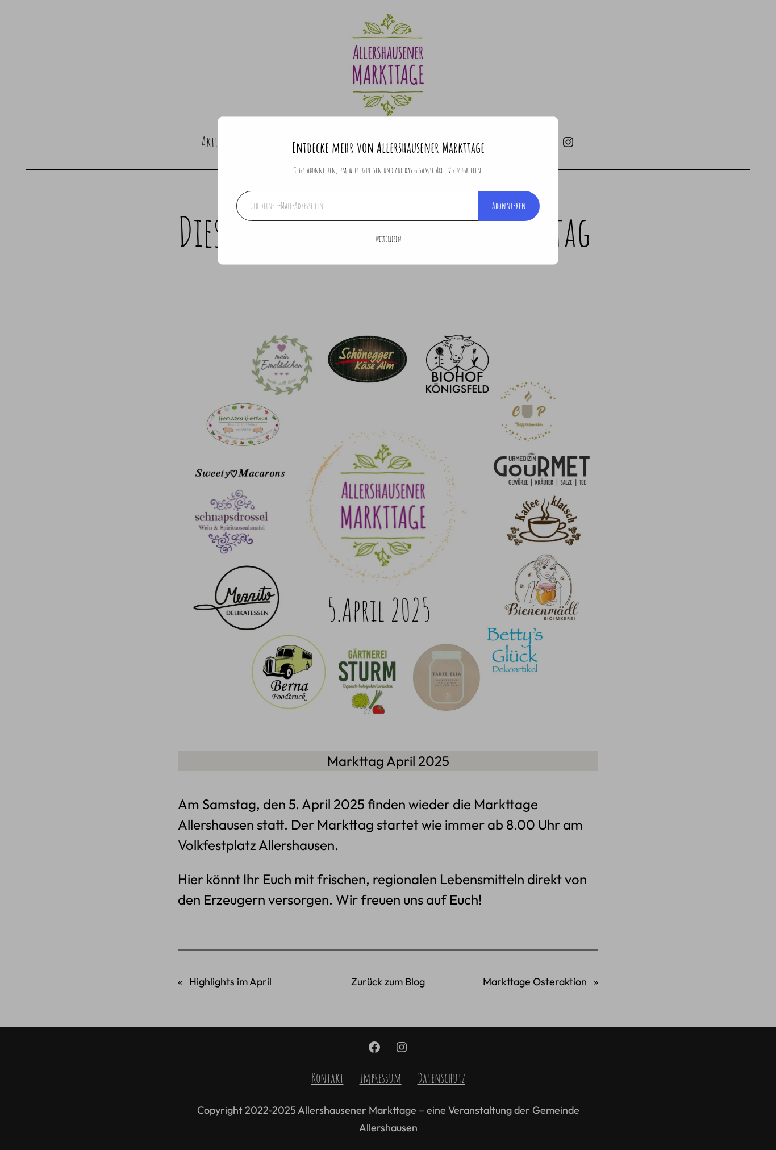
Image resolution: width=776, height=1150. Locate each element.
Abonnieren (509, 205)
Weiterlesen (388, 239)
